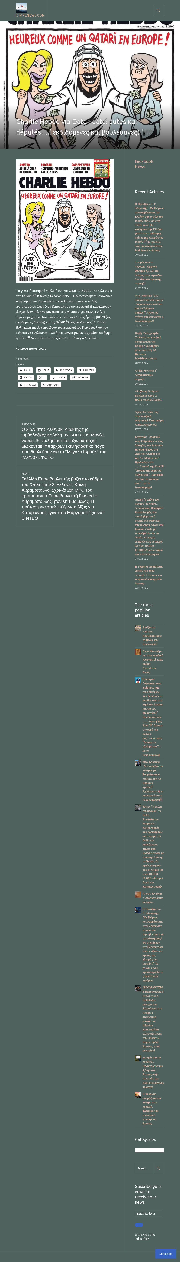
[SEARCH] (158, 10)
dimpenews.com (30, 15)
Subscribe (166, 1254)
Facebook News (144, 164)
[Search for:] (149, 1168)
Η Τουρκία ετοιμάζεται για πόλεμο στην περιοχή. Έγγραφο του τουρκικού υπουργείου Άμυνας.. (149, 575)
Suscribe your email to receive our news (148, 1194)
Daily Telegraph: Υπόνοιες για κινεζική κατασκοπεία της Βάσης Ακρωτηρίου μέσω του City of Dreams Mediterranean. (148, 345)
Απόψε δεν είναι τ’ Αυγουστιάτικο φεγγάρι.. (146, 375)
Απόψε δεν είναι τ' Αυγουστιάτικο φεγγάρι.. (153, 898)
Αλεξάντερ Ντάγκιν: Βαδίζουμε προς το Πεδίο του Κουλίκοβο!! (148, 395)
